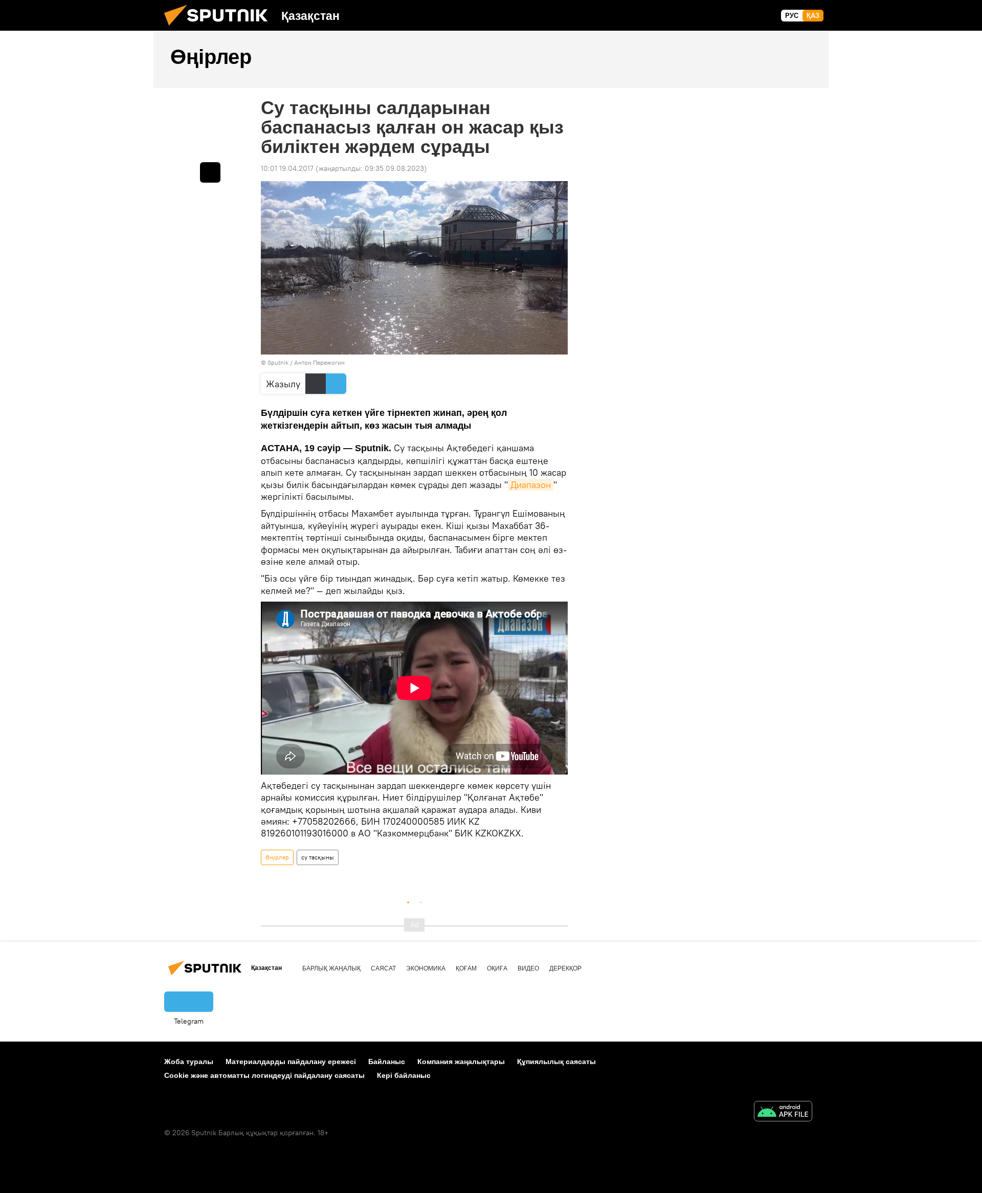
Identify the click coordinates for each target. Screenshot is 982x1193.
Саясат (383, 968)
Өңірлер (277, 857)
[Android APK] (783, 1112)
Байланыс (386, 1061)
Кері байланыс (404, 1075)
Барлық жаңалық (331, 968)
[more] (210, 172)
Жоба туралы (188, 1061)
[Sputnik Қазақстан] (220, 28)
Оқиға (497, 968)
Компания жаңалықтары (461, 1061)
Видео (528, 968)
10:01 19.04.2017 (287, 168)
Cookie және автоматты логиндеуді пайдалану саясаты (264, 1075)
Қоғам (466, 968)
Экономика (425, 968)
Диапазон (530, 485)
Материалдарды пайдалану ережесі (291, 1061)
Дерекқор (565, 968)
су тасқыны (317, 857)
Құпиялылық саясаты (556, 1061)
